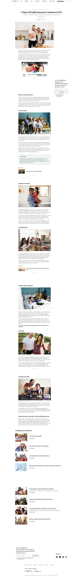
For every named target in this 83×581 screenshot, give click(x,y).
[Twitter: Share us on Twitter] (39, 19)
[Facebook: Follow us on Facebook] (57, 557)
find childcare (43, 220)
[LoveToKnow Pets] (37, 571)
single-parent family (24, 209)
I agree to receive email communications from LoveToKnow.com (59, 95)
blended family (36, 358)
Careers (46, 564)
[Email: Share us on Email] (44, 19)
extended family (23, 253)
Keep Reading (32, 438)
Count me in (61, 92)
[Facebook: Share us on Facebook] (37, 19)
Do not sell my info (44, 575)
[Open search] (66, 1)
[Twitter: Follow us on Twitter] (60, 557)
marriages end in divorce (29, 357)
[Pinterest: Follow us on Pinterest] (63, 557)
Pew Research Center (33, 151)
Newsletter (35, 564)
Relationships (37, 9)
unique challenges (41, 363)
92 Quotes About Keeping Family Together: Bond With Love (37, 269)
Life (33, 9)
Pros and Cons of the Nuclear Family (33, 171)
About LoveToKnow (28, 564)
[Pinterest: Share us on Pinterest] (41, 19)
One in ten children (22, 404)
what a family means (34, 421)
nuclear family (23, 136)
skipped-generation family (41, 408)
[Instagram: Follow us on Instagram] (66, 557)
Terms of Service (54, 575)
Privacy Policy (49, 575)
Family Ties (41, 9)
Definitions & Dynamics (47, 9)
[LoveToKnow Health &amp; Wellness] (28, 571)
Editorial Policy (41, 564)
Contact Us (52, 564)
